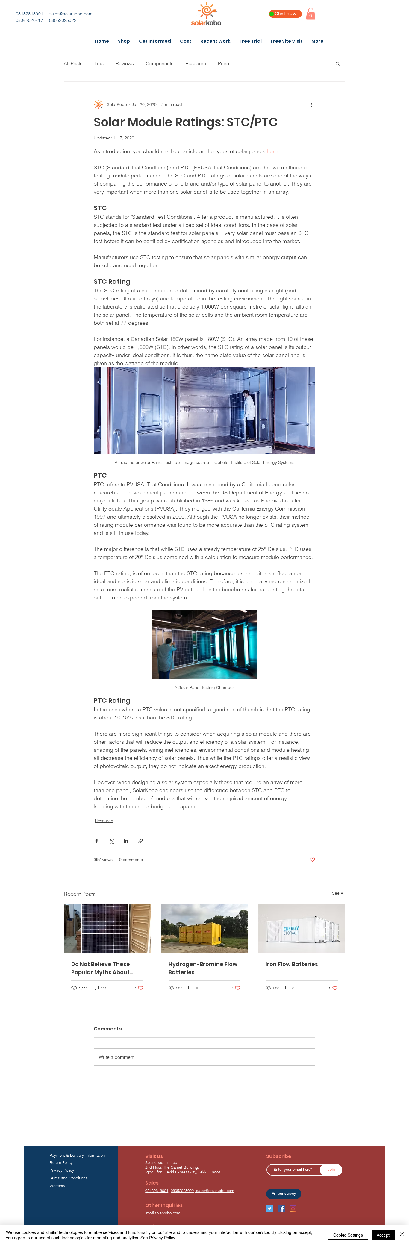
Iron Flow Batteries (292, 964)
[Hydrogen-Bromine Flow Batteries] (204, 928)
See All (338, 893)
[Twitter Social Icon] (269, 1208)
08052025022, (183, 1190)
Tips (99, 63)
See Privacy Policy (157, 1238)
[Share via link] (140, 841)
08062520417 (29, 20)
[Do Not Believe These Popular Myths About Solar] (107, 928)
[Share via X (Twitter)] (111, 841)
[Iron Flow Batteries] (301, 928)
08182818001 (29, 13)
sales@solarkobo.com (71, 13)
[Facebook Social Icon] (281, 1208)
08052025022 (62, 20)
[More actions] (311, 104)
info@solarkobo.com (162, 1213)
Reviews (125, 63)
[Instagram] (293, 1208)
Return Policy (61, 1162)
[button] (311, 13)
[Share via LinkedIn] (126, 841)
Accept (383, 1235)
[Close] (401, 1234)
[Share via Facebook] (96, 841)
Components (159, 63)
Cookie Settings (348, 1235)
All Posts (73, 63)
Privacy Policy (62, 1170)
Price (223, 63)
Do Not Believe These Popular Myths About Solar (100, 968)
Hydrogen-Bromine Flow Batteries (203, 968)
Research (195, 63)
